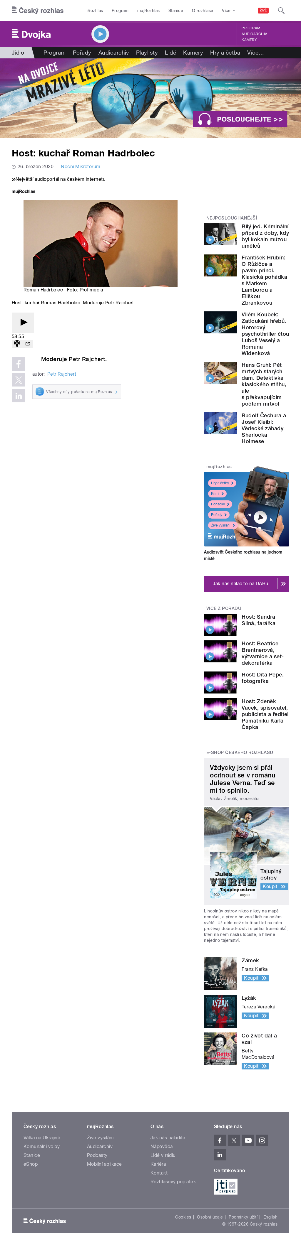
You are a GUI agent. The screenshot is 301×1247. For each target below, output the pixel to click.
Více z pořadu (223, 608)
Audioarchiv (254, 34)
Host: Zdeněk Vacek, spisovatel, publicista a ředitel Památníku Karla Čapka (265, 714)
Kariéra (158, 1164)
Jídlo (18, 52)
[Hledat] (281, 10)
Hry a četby (220, 483)
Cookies (183, 1217)
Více (255, 52)
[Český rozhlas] (37, 10)
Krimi (215, 494)
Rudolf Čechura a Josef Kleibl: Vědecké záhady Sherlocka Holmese (264, 428)
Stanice (175, 10)
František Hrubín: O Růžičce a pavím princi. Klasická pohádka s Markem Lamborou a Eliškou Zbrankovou (264, 280)
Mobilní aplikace (104, 1164)
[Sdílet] (27, 344)
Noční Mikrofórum (81, 166)
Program (120, 10)
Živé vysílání (220, 525)
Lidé (170, 52)
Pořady (82, 52)
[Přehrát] (23, 323)
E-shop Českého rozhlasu (239, 752)
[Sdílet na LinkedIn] (18, 395)
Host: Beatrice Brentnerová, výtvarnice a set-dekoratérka (263, 653)
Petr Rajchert (61, 374)
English (270, 1217)
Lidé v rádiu (163, 1155)
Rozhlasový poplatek (173, 1181)
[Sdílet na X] (18, 380)
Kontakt (159, 1173)
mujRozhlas (148, 10)
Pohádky (218, 504)
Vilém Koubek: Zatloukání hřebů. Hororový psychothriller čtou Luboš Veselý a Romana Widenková (265, 333)
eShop (31, 1164)
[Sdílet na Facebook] (18, 364)
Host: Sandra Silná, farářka (258, 620)
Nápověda (161, 1146)
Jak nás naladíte (167, 1137)
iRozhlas (95, 10)
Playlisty (147, 52)
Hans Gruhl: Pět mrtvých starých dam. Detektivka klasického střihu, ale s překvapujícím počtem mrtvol (264, 384)
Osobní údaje (210, 1217)
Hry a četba (225, 52)
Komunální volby (42, 1146)
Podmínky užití (243, 1217)
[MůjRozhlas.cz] (23, 192)
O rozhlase (202, 10)
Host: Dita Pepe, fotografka (263, 677)
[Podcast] (17, 344)
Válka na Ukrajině (42, 1137)
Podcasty (97, 1155)
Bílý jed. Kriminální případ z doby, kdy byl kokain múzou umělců (265, 236)
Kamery (249, 40)
